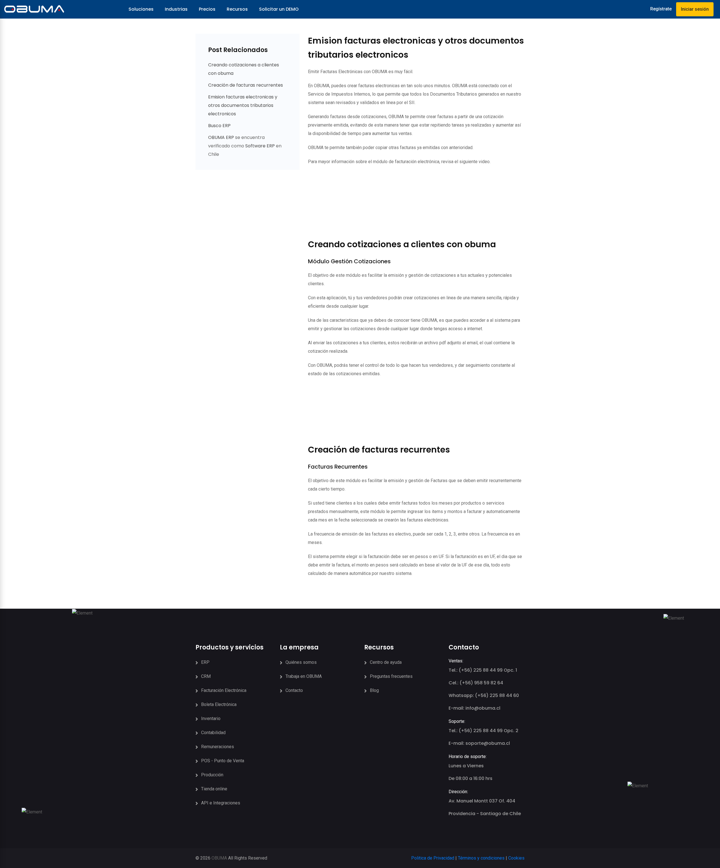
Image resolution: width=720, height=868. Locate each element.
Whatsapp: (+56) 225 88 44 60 (484, 695)
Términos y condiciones (481, 858)
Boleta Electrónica (219, 704)
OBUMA (219, 858)
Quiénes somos (301, 662)
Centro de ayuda (386, 662)
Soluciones (141, 9)
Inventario (210, 718)
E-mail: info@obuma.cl (474, 708)
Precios (207, 9)
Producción (212, 774)
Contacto (294, 690)
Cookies (516, 858)
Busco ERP (219, 125)
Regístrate (661, 9)
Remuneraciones (217, 746)
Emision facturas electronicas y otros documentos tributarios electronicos (242, 105)
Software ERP (260, 146)
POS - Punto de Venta (222, 760)
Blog (374, 690)
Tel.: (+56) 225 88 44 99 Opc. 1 (483, 670)
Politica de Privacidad (432, 858)
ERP (205, 662)
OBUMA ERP (221, 137)
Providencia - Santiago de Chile (485, 813)
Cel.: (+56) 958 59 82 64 (476, 683)
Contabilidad (213, 732)
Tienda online (214, 788)
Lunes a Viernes (466, 766)
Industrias (176, 9)
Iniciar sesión (695, 9)
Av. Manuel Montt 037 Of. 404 (482, 801)
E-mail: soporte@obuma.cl (479, 743)
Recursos (237, 9)
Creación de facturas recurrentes (245, 85)
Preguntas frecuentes (391, 676)
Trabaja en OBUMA (303, 676)
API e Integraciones (220, 803)
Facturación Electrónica (223, 690)
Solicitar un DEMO (279, 9)
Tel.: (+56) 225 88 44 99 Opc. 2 (483, 730)
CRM (206, 676)
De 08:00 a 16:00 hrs (470, 778)
